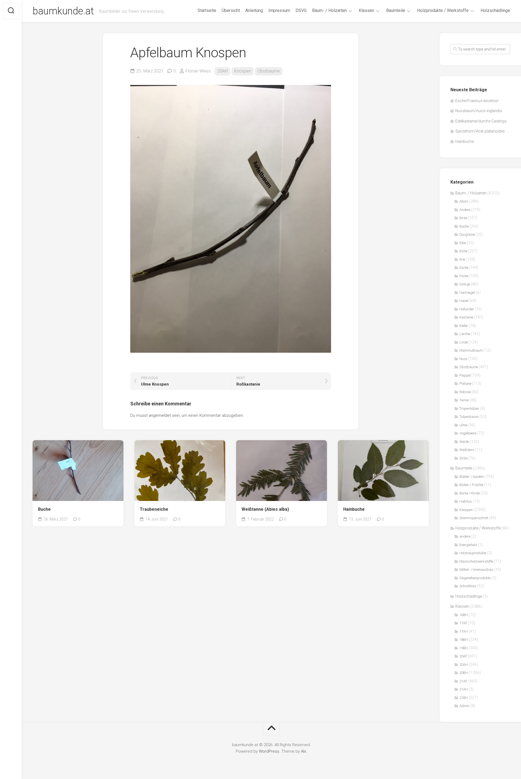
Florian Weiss (198, 71)
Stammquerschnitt (473, 518)
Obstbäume (269, 71)
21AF (463, 681)
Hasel (463, 301)
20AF (463, 656)
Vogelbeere (467, 433)
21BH (463, 698)
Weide (464, 442)
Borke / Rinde (469, 493)
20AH (222, 71)
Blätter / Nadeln (471, 477)
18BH (463, 640)
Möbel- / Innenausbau (476, 569)
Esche (463, 268)
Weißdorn (466, 450)
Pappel (465, 375)
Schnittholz (467, 586)
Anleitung (254, 10)
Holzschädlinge (495, 10)
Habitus (465, 501)
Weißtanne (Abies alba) (265, 509)
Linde (463, 342)
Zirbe (463, 458)
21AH (463, 689)
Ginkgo (464, 284)
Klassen (366, 10)
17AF (463, 623)
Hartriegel (467, 293)
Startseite (207, 10)
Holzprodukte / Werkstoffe (443, 10)
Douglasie (467, 234)
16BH (463, 615)
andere (464, 536)
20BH (463, 673)
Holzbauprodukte (472, 553)
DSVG (301, 10)
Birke (463, 218)
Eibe (462, 243)
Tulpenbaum (469, 417)
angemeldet (160, 415)
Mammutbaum (471, 350)
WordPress (269, 751)
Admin (464, 706)
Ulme (463, 425)
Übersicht (231, 10)
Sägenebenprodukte (475, 578)
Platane (465, 383)
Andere (464, 210)
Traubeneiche (154, 509)
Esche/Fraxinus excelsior (477, 101)
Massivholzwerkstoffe (476, 561)
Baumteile (395, 10)
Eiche (463, 251)
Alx (303, 751)
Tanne (464, 400)
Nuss (463, 359)
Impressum (279, 10)
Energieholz (468, 545)
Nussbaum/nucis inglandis (478, 111)
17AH (463, 631)
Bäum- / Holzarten (329, 10)
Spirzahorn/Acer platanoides (480, 131)
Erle (462, 259)
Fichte (463, 276)
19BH (463, 648)
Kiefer (463, 326)
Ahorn (463, 201)
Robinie (465, 392)
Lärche (464, 334)
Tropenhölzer (469, 408)
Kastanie (466, 317)
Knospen (242, 71)
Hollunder (466, 309)
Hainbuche (354, 509)
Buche (44, 509)
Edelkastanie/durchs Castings (481, 121)
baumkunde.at (63, 11)
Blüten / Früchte (471, 485)
